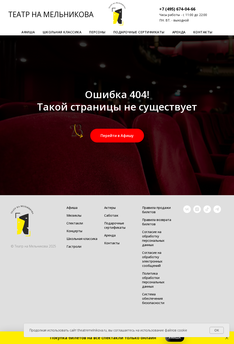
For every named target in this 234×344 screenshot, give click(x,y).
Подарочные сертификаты (139, 32)
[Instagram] (197, 212)
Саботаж (111, 215)
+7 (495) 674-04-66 (177, 9)
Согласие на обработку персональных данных (153, 238)
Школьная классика (62, 32)
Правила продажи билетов (156, 209)
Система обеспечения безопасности (153, 298)
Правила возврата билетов (156, 222)
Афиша (71, 207)
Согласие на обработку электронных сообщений (152, 259)
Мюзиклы (73, 215)
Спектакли (74, 223)
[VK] (187, 212)
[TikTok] (207, 212)
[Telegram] (217, 212)
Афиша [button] (28, 32)
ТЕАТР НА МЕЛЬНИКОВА (50, 14)
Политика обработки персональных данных (153, 280)
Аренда (179, 32)
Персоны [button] (97, 32)
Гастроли (73, 246)
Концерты (74, 231)
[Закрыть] (226, 337)
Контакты (203, 32)
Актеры (110, 207)
